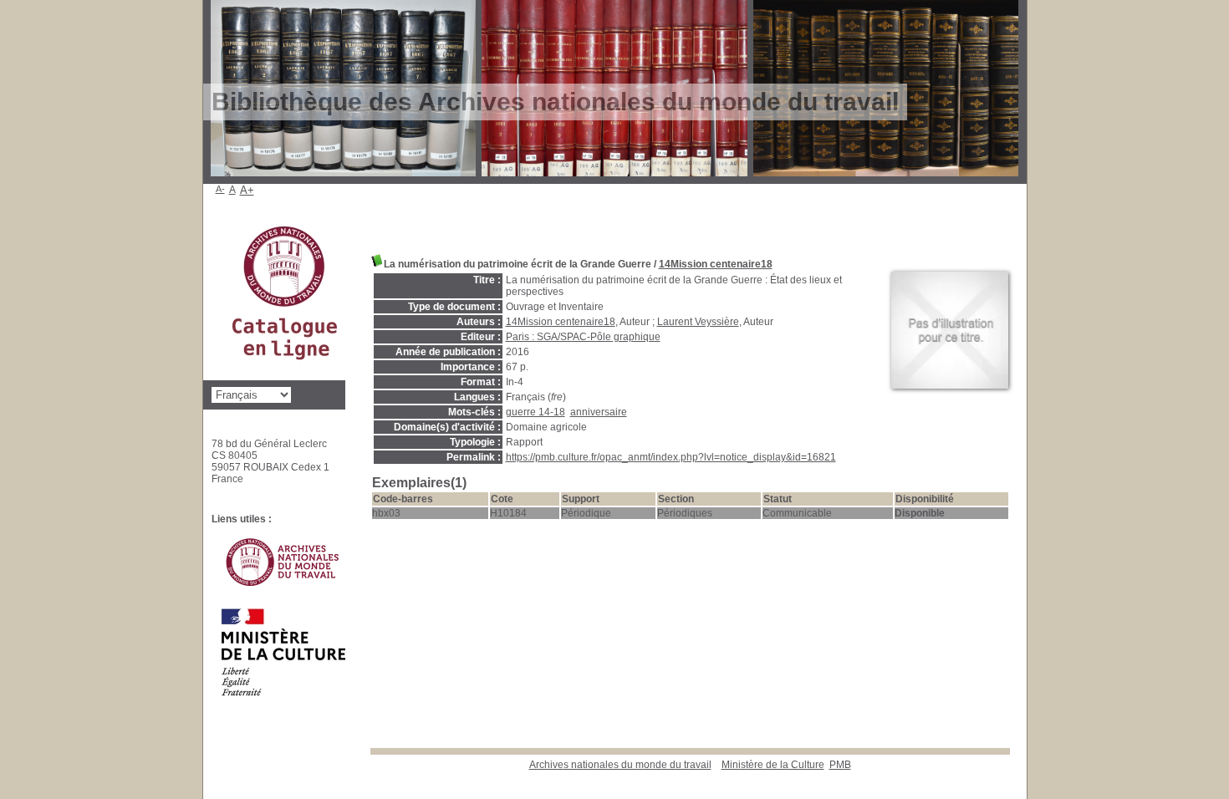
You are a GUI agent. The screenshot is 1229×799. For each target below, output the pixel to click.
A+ (247, 190)
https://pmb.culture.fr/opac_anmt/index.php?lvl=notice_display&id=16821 (671, 457)
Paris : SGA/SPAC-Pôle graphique (583, 337)
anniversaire (598, 412)
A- (220, 189)
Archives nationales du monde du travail (620, 765)
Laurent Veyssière (698, 322)
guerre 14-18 (535, 412)
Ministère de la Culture (773, 765)
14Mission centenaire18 (716, 264)
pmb (840, 765)
